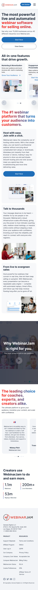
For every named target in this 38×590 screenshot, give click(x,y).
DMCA (21, 545)
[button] (17, 103)
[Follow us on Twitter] (7, 579)
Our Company (7, 552)
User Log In (7, 548)
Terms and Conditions (26, 541)
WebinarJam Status (9, 564)
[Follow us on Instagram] (14, 579)
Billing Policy (23, 560)
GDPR (21, 548)
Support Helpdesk (9, 541)
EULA (21, 564)
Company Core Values (10, 556)
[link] (12, 81)
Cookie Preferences (9, 568)
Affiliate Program (8, 545)
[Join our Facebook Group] (4, 579)
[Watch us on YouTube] (11, 579)
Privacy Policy (23, 552)
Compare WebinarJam (10, 560)
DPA (20, 568)
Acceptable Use (24, 556)
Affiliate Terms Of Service (25, 573)
